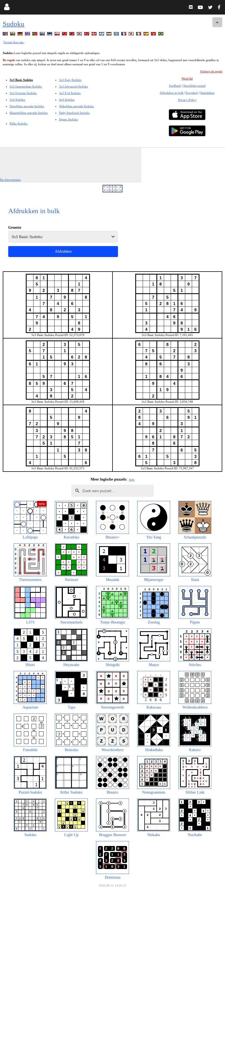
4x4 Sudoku (67, 99)
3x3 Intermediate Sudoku (26, 86)
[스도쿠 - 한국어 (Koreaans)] (80, 34)
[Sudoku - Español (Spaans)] (147, 34)
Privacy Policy (187, 99)
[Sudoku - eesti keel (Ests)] (50, 34)
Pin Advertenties (10, 179)
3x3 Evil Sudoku (70, 93)
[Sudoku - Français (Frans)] (124, 34)
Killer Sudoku (18, 123)
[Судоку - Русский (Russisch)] (43, 34)
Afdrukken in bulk (172, 92)
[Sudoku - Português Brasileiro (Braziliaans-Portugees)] (161, 34)
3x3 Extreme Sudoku (23, 93)
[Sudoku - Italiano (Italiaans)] (139, 34)
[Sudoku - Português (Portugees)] (35, 34)
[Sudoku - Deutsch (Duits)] (21, 34)
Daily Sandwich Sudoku (74, 112)
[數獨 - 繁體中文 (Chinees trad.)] (72, 34)
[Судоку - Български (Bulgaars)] (13, 34)
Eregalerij (192, 92)
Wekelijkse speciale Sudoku (76, 106)
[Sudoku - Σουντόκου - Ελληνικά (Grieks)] (117, 34)
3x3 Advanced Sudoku (73, 86)
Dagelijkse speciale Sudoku (27, 106)
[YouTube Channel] (201, 8)
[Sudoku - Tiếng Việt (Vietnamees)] (154, 34)
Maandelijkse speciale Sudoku (29, 112)
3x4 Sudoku (17, 99)
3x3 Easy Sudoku (70, 79)
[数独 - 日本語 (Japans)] (132, 34)
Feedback (175, 85)
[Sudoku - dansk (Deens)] (95, 34)
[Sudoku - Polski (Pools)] (58, 34)
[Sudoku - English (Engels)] (6, 34)
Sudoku (13, 23)
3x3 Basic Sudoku (21, 79)
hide (131, 479)
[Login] (6, 8)
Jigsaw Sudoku (68, 119)
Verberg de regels (211, 71)
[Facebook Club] (220, 8)
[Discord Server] (191, 8)
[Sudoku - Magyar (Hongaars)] (109, 34)
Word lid (187, 78)
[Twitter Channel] (210, 8)
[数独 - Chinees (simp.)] (65, 34)
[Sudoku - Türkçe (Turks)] (87, 34)
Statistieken (207, 92)
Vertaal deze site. (13, 42)
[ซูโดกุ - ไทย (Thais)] (28, 34)
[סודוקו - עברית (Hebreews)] (102, 34)
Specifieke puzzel (194, 85)
